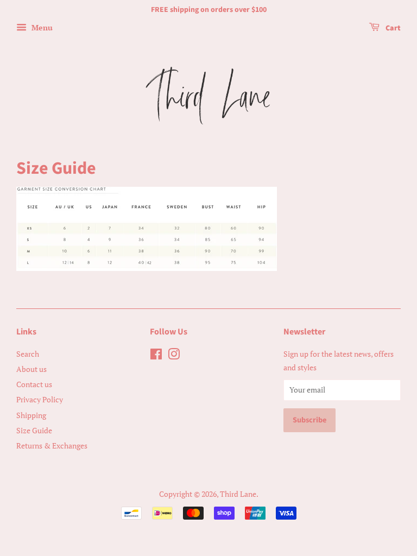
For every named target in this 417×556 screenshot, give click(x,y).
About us (31, 369)
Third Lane (238, 494)
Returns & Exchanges (51, 445)
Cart (392, 28)
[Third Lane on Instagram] (174, 356)
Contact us (34, 384)
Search (27, 354)
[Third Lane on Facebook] (156, 356)
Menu (41, 27)
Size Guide (34, 430)
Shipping (31, 415)
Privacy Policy (39, 399)
